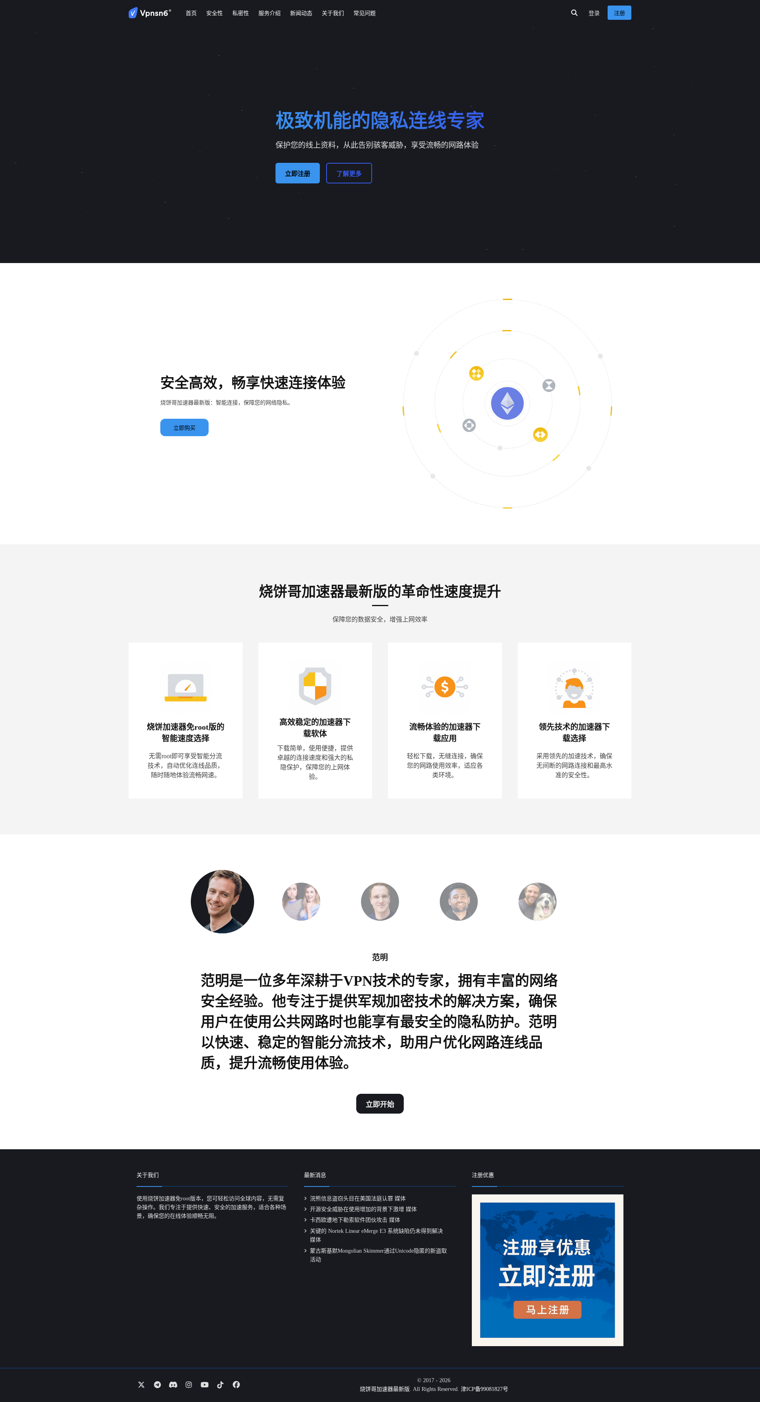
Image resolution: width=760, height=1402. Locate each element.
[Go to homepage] (150, 12)
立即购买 (184, 428)
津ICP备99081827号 (484, 1389)
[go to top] (738, 1373)
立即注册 (297, 173)
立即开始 (380, 1104)
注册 (619, 13)
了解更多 (349, 173)
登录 (594, 13)
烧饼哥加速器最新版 (385, 1389)
